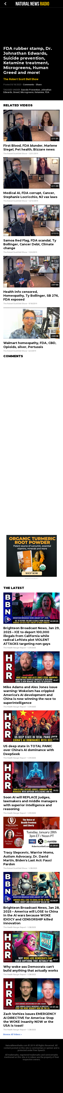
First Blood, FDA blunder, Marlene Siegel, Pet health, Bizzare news (30, 147)
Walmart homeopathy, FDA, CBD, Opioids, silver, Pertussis (29, 345)
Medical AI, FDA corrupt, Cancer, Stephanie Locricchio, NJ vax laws (30, 195)
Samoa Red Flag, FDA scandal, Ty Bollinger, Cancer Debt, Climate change (29, 244)
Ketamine (39, 92)
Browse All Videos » (12, 1034)
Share (39, 84)
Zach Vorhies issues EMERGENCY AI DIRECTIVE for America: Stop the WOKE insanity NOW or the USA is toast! (29, 1019)
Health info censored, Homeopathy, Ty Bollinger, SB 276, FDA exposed (31, 296)
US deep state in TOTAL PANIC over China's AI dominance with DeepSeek (28, 750)
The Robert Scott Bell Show (20, 79)
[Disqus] (31, 402)
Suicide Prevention (30, 89)
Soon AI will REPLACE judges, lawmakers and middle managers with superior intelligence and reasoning (30, 803)
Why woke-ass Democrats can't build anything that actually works (30, 968)
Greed (16, 92)
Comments (28, 84)
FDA (47, 92)
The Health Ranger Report (14, 648)
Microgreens (27, 92)
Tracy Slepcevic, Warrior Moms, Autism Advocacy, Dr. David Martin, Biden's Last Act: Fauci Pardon (28, 858)
